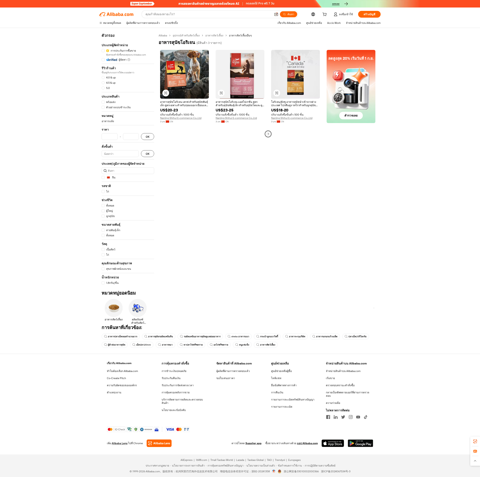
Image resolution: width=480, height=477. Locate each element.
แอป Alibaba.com (307, 443)
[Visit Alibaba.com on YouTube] (358, 417)
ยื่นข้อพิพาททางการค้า (284, 385)
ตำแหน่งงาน (114, 392)
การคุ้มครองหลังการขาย (176, 392)
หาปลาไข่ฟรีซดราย (193, 344)
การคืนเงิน (277, 392)
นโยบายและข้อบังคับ (174, 410)
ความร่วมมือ (333, 402)
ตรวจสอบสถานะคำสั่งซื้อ (340, 385)
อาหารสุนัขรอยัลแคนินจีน (160, 336)
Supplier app (253, 443)
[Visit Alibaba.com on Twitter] (343, 417)
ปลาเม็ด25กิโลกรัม (357, 336)
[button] (276, 14)
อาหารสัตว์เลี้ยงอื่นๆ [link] (240, 35)
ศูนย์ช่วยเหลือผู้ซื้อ (281, 371)
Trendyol (280, 459)
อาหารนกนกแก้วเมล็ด (327, 336)
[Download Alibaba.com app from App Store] (333, 443)
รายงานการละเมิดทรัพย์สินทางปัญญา (292, 399)
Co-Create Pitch (116, 378)
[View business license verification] (274, 471)
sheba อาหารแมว (240, 336)
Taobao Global (255, 459)
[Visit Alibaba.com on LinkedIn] (335, 417)
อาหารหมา (167, 344)
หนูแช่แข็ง (244, 344)
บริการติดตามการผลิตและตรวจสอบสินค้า (182, 401)
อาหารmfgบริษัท (297, 336)
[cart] (325, 14)
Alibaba (163, 35)
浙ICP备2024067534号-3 (335, 471)
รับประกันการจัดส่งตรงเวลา (178, 385)
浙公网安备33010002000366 (301, 471)
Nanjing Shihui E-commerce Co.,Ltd (180, 117)
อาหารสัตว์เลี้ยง (214, 35)
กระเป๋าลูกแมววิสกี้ (269, 336)
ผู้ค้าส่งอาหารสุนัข (116, 344)
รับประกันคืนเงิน (171, 378)
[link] (475, 441)
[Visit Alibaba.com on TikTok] (365, 417)
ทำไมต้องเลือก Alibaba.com (122, 371)
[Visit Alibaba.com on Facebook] (328, 417)
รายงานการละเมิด (281, 406)
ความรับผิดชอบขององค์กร (122, 385)
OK (147, 136)
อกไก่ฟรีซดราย (221, 344)
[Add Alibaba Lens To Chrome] (159, 443)
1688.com (201, 459)
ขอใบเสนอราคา (225, 378)
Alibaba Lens (120, 443)
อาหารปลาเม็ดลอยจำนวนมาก (122, 336)
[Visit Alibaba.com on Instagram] (350, 417)
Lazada (240, 459)
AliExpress (187, 459)
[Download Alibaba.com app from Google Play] (360, 443)
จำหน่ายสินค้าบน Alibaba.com (343, 371)
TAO (269, 459)
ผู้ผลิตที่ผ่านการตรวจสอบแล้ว (233, 371)
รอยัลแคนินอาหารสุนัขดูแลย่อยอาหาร (202, 336)
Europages (294, 459)
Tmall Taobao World (221, 459)
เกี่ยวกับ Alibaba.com (119, 363)
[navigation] (128, 159)
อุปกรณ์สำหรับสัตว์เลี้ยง (186, 35)
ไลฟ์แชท (276, 378)
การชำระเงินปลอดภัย (174, 371)
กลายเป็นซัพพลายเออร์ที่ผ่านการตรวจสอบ (347, 394)
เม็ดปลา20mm (143, 344)
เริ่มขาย (330, 378)
